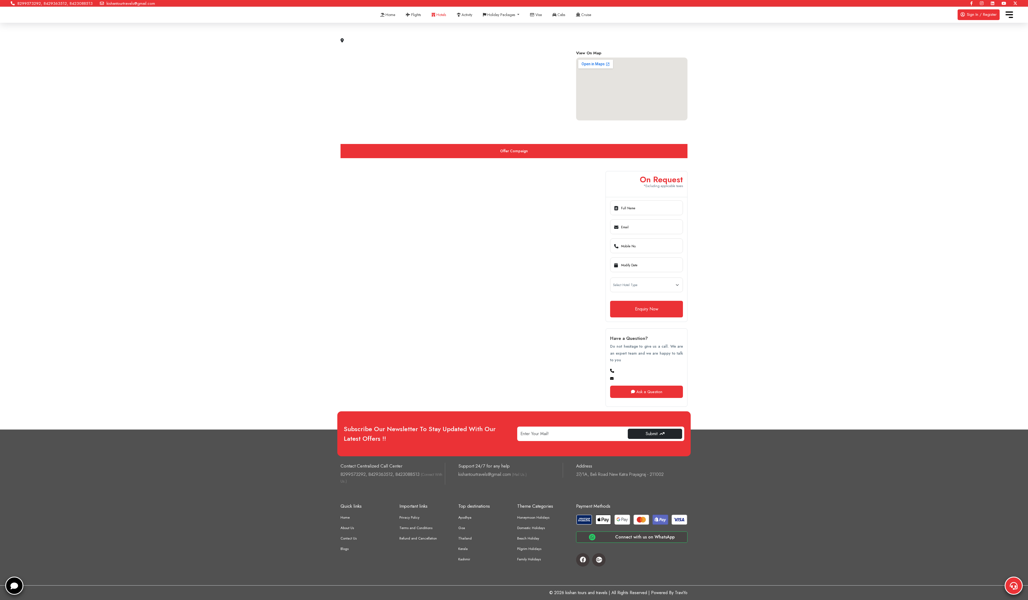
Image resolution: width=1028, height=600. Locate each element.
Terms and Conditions (415, 527)
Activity (466, 14)
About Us (347, 527)
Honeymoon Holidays (533, 517)
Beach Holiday (528, 538)
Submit (651, 434)
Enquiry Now (646, 309)
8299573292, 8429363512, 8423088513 (54, 3)
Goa (461, 527)
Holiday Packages (501, 14)
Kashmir (464, 559)
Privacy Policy (409, 517)
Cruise (585, 14)
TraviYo (681, 593)
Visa (538, 14)
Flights (415, 14)
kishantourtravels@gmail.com (129, 3)
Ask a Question (648, 392)
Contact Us (349, 538)
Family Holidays (529, 559)
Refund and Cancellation (418, 538)
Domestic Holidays (531, 527)
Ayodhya (464, 517)
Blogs (345, 548)
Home (389, 14)
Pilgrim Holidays (529, 548)
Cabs (560, 14)
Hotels (440, 14)
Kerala (463, 548)
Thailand (465, 538)
